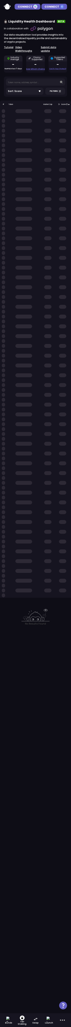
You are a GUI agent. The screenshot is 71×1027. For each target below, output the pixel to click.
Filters (54, 91)
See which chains (35, 69)
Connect (25, 7)
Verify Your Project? (57, 69)
